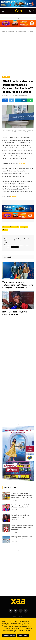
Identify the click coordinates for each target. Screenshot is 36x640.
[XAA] (18, 11)
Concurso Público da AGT (10, 227)
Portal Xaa (20, 617)
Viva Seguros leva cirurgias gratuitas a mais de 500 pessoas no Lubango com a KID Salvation (17, 284)
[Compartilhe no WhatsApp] (30, 100)
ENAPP (5, 230)
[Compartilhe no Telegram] (18, 100)
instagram (13, 196)
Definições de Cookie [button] (9, 635)
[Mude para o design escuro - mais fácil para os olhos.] (33, 11)
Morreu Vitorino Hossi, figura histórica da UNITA (14, 313)
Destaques (24, 227)
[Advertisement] (18, 54)
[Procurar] (30, 11)
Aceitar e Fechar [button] (23, 635)
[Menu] (3, 11)
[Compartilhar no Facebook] (5, 100)
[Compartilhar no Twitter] (11, 100)
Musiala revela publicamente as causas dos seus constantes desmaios (22, 527)
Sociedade (6, 76)
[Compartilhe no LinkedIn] (24, 100)
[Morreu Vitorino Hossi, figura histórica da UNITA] (18, 300)
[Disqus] (18, 344)
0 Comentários (23, 95)
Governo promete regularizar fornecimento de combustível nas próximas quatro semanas (21, 495)
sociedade (22, 163)
